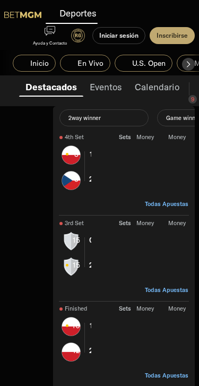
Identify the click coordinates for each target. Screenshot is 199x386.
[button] (188, 64)
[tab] (51, 86)
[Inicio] (22, 14)
